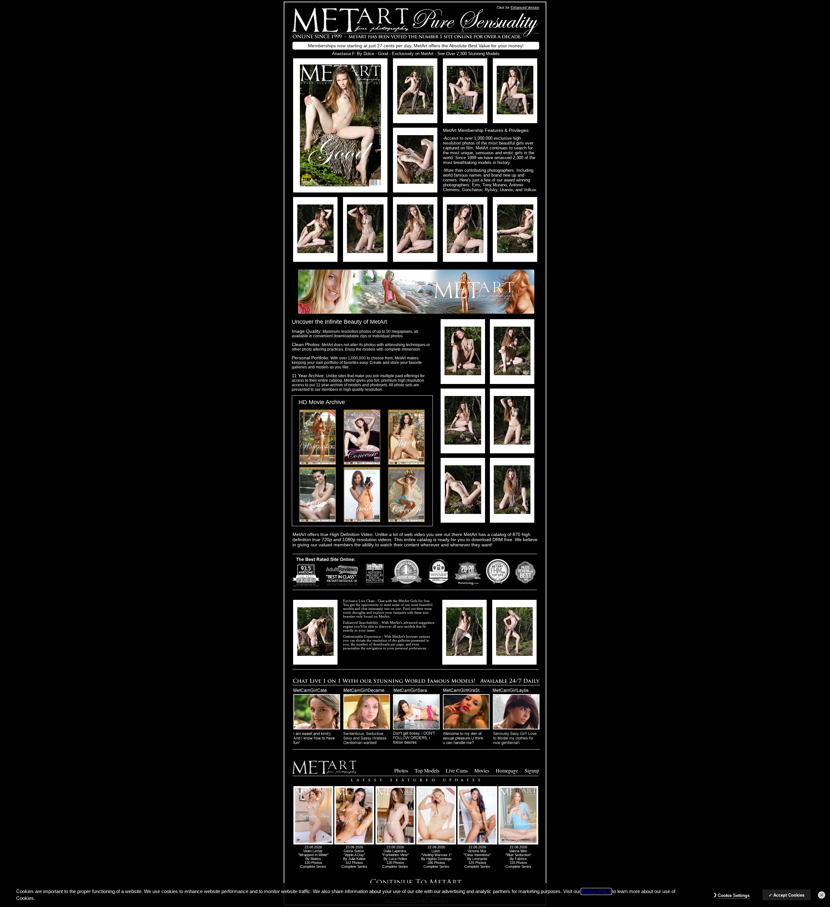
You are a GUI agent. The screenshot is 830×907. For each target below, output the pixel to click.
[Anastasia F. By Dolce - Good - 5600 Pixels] (340, 184)
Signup (532, 770)
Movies (481, 770)
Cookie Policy (596, 891)
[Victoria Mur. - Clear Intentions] (477, 843)
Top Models (427, 770)
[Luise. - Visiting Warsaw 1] (436, 843)
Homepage (507, 770)
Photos (401, 770)
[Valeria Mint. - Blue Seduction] (518, 843)
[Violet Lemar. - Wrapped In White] (313, 843)
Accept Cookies (788, 895)
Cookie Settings (734, 895)
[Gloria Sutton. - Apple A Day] (354, 843)
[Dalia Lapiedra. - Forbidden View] (395, 843)
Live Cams (457, 770)
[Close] (821, 895)
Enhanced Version (525, 7)
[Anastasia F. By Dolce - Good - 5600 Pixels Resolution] (415, 112)
